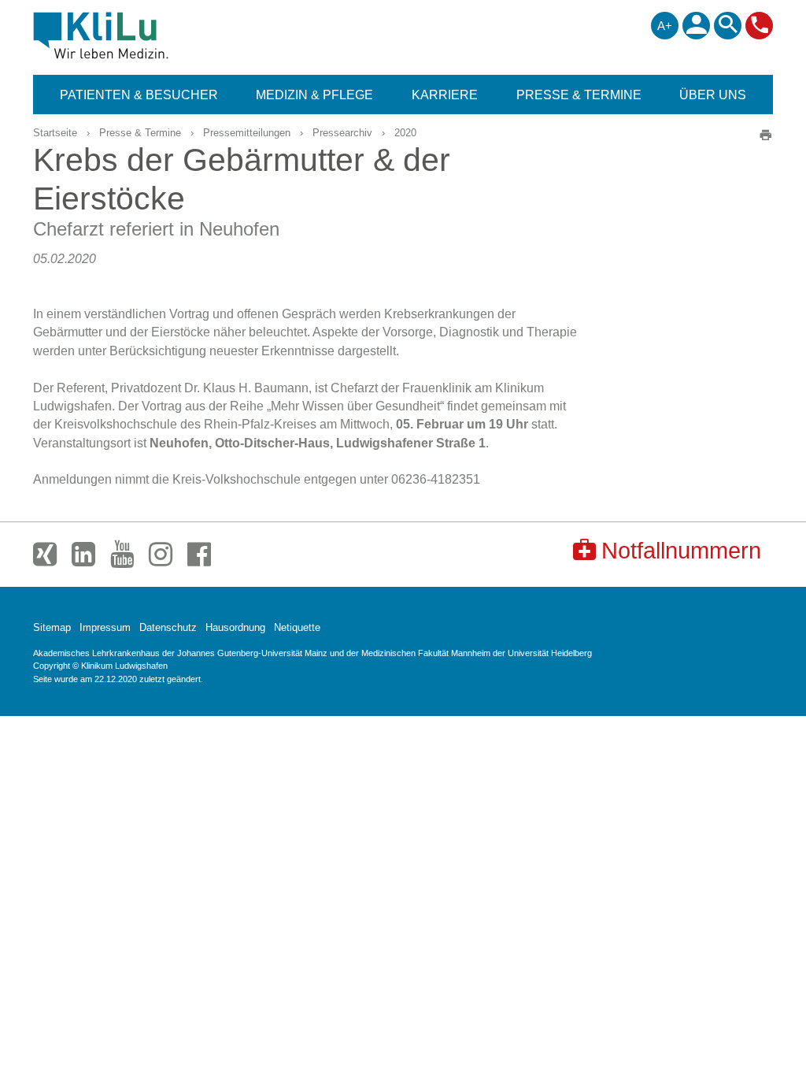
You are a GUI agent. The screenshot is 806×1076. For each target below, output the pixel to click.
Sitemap (52, 627)
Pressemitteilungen (246, 133)
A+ (664, 25)
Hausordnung (235, 627)
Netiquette (297, 627)
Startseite (55, 133)
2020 (405, 133)
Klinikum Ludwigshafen (136, 35)
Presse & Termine (140, 133)
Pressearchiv (342, 133)
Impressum (105, 627)
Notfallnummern (681, 550)
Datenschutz (168, 627)
